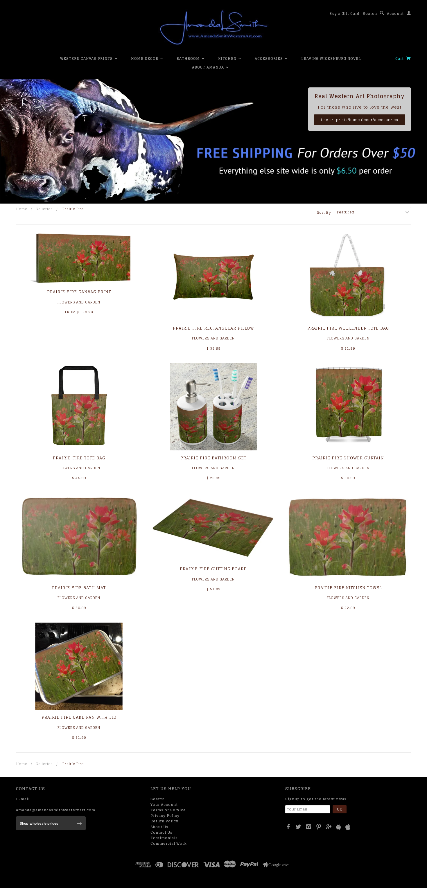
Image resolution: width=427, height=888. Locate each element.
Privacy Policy (165, 815)
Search (370, 13)
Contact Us (161, 832)
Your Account (164, 804)
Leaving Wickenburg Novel (331, 58)
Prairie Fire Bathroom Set (213, 457)
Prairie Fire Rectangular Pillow (213, 328)
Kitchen (228, 58)
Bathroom (189, 58)
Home (21, 209)
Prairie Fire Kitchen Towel (348, 587)
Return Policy (164, 821)
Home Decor (145, 58)
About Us (159, 827)
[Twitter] (298, 827)
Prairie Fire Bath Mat (79, 587)
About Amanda (208, 67)
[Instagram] (309, 827)
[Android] (338, 827)
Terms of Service (168, 810)
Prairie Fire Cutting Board (213, 568)
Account (395, 13)
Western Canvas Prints (87, 58)
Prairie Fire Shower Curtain (348, 457)
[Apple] (348, 827)
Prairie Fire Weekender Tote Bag (348, 328)
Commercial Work (168, 843)
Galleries (44, 209)
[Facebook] (288, 827)
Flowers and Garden (79, 302)
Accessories (269, 58)
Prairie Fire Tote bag (79, 457)
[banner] (213, 27)
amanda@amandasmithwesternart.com (55, 810)
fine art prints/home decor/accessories (359, 120)
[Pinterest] (319, 827)
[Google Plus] (329, 827)
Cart (400, 58)
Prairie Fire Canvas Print (79, 291)
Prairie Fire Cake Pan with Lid (79, 717)
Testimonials (164, 838)
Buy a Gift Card (344, 13)
